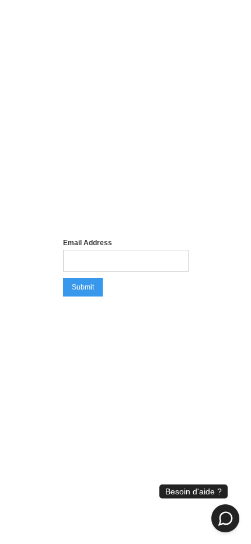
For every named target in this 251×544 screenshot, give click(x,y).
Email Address (87, 243)
